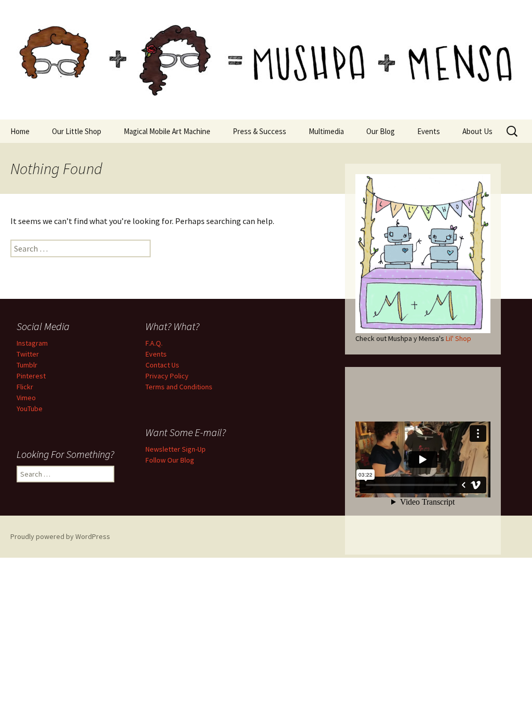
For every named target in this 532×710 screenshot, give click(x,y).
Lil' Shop (458, 338)
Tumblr (27, 365)
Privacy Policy (167, 375)
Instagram (32, 343)
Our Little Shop (76, 131)
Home (20, 131)
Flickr (25, 386)
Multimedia (326, 131)
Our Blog (380, 131)
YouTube (30, 408)
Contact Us (162, 365)
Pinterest (31, 375)
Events (428, 131)
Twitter (28, 354)
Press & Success (259, 131)
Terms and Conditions (178, 386)
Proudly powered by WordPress (60, 536)
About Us (477, 131)
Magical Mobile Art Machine (167, 131)
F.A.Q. (154, 343)
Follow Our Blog (169, 460)
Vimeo (26, 397)
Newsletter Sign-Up (175, 449)
